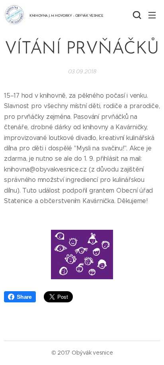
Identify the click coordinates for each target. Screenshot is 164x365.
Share (24, 297)
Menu (152, 15)
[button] (136, 15)
